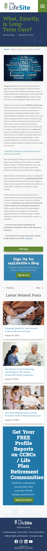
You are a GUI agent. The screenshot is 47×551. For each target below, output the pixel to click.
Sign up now (23, 275)
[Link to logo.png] (23, 547)
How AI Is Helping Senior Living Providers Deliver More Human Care (23, 414)
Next (38, 288)
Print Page (23, 249)
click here (29, 238)
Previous (10, 288)
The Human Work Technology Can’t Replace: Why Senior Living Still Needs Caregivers (19, 372)
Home (6, 49)
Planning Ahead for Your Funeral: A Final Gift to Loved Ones (21, 330)
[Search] (42, 6)
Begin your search (23, 500)
